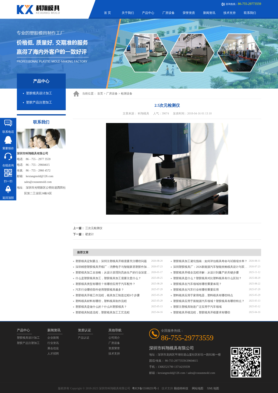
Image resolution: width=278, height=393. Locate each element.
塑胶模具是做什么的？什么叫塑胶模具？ (101, 306)
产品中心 (148, 12)
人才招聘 (53, 353)
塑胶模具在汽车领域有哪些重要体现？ (197, 283)
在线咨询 (8, 165)
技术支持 (229, 12)
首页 (100, 93)
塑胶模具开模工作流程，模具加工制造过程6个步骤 (108, 295)
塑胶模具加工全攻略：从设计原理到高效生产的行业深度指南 (113, 272)
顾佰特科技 (181, 388)
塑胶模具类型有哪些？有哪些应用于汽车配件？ (105, 283)
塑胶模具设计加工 (39, 93)
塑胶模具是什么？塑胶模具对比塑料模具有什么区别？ (207, 278)
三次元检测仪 (93, 228)
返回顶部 (8, 197)
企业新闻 (53, 337)
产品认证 (83, 337)
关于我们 (128, 12)
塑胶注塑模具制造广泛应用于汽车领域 (197, 306)
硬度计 (89, 234)
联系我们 (250, 12)
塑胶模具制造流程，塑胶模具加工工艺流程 (103, 312)
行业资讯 (53, 343)
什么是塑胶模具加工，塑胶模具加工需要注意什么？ (108, 278)
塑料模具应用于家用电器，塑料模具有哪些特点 (203, 295)
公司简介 (114, 337)
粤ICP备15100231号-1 (145, 388)
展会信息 (53, 348)
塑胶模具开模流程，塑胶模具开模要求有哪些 (201, 312)
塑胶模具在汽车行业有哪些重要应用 (196, 289)
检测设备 (126, 93)
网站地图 (197, 388)
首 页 (107, 12)
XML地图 (213, 388)
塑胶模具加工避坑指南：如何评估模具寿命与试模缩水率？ (210, 261)
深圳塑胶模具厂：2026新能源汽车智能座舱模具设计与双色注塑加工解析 (211, 266)
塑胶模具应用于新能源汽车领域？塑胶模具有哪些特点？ (208, 301)
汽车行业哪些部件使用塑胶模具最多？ (100, 289)
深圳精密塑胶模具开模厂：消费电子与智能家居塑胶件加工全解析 (113, 266)
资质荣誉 (114, 348)
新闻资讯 (209, 12)
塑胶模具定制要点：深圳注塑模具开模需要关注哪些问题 (111, 261)
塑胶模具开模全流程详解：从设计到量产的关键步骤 (206, 272)
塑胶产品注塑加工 (39, 102)
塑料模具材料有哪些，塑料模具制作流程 (101, 301)
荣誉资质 (189, 12)
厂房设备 (168, 12)
